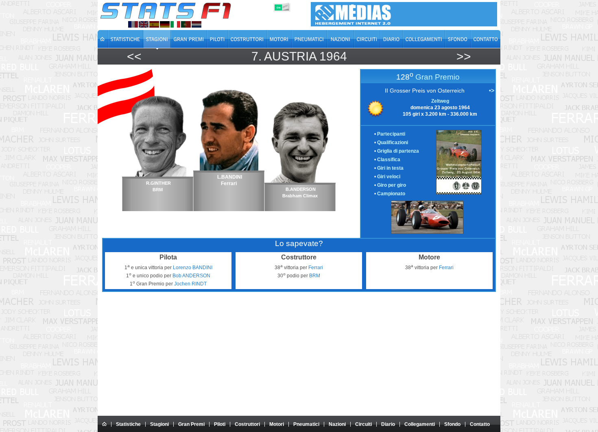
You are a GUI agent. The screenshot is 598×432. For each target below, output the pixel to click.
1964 (333, 56)
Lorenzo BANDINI (192, 267)
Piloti (219, 424)
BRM (314, 276)
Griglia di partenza (398, 151)
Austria (290, 56)
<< (134, 56)
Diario (388, 424)
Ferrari (315, 267)
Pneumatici (306, 424)
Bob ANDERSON (191, 276)
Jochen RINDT (190, 284)
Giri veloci (388, 176)
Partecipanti (391, 134)
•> (491, 90)
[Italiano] (175, 24)
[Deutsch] (165, 24)
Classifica (388, 159)
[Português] (186, 24)
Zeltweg (440, 101)
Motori (276, 424)
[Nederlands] (196, 24)
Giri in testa (390, 168)
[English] (143, 24)
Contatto (480, 424)
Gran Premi (191, 424)
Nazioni (337, 424)
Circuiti (363, 424)
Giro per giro (391, 185)
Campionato (391, 194)
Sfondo (452, 424)
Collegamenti (419, 424)
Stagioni (159, 424)
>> (463, 56)
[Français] (133, 24)
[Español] (154, 24)
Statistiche (128, 424)
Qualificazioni (392, 142)
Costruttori (247, 424)
